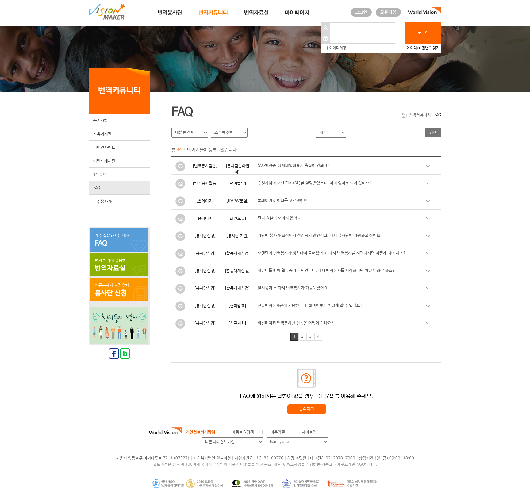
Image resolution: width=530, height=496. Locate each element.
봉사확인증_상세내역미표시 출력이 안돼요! (293, 165)
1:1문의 (100, 174)
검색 (433, 132)
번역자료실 (256, 13)
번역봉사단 (170, 13)
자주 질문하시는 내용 (112, 240)
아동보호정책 (243, 432)
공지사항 (100, 120)
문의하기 (306, 409)
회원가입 (388, 12)
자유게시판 (102, 134)
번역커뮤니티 (213, 13)
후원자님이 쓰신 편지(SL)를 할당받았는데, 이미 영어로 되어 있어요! (314, 183)
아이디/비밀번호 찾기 (423, 48)
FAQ (96, 188)
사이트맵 (309, 432)
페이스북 (351, 432)
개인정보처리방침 (200, 432)
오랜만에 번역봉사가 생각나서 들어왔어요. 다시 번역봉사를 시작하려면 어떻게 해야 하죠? (332, 253)
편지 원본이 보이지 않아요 (279, 218)
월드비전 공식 (337, 432)
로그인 (361, 12)
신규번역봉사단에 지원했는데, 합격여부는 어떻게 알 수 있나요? (310, 305)
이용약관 (278, 432)
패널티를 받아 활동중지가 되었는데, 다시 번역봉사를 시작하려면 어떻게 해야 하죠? (326, 270)
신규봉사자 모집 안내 (112, 290)
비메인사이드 (104, 147)
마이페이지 (297, 13)
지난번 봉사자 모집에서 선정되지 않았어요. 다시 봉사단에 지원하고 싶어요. (320, 235)
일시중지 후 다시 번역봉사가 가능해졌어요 (293, 288)
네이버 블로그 (364, 432)
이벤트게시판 (104, 161)
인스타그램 (378, 432)
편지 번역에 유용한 (110, 265)
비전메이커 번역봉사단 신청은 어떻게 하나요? (296, 323)
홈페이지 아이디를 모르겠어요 (282, 200)
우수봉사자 (102, 201)
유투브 (392, 432)
